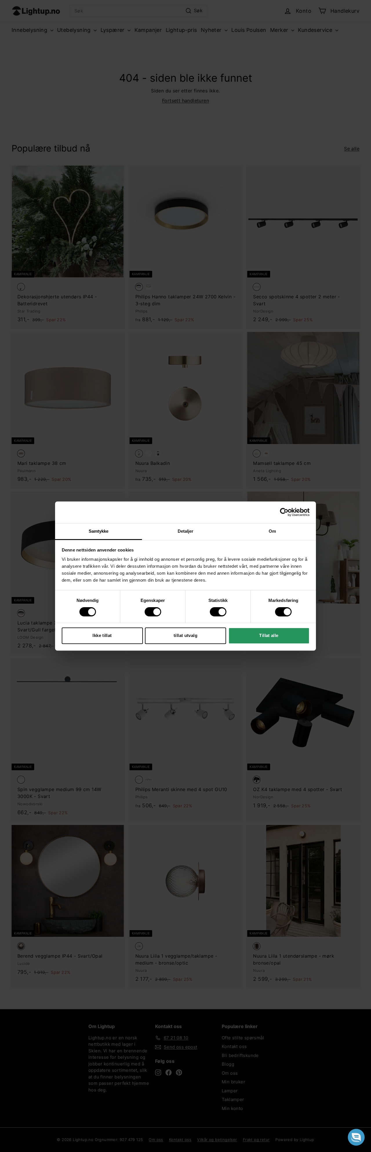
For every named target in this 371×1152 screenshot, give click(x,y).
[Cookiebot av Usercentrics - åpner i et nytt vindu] (284, 512)
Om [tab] (272, 531)
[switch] (153, 611)
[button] (356, 1137)
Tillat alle (268, 635)
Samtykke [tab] (99, 531)
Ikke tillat (102, 635)
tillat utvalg (185, 635)
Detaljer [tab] (186, 531)
